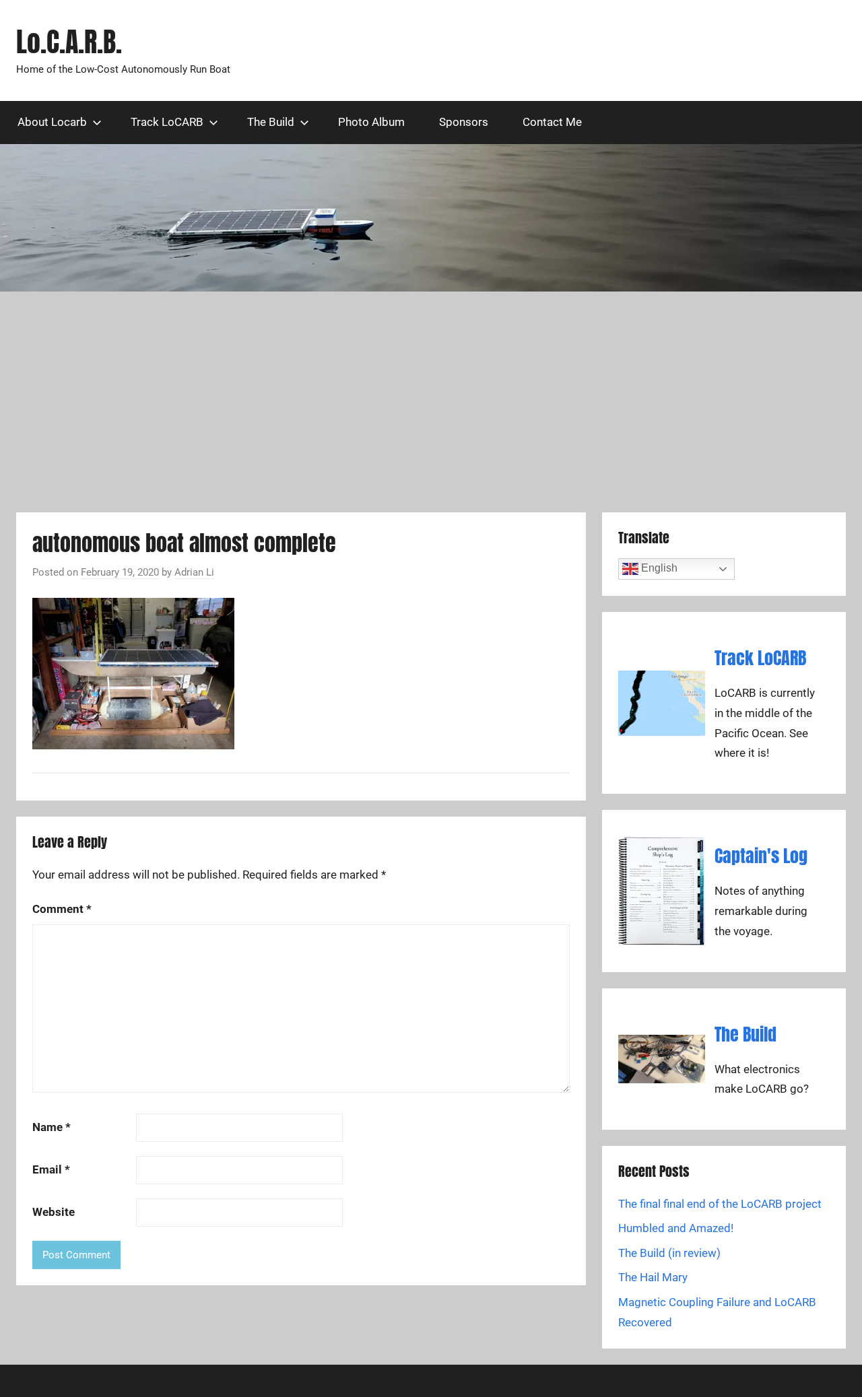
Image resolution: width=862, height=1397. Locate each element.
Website (53, 1212)
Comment (62, 909)
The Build (270, 122)
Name (51, 1127)
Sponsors (463, 122)
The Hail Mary (653, 1277)
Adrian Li (194, 572)
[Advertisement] (431, 402)
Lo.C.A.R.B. (69, 42)
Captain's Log (761, 855)
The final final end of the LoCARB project (720, 1204)
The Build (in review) (669, 1253)
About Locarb (52, 122)
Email (51, 1169)
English (657, 568)
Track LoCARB (167, 122)
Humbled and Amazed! (675, 1228)
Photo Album (371, 122)
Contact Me (552, 122)
